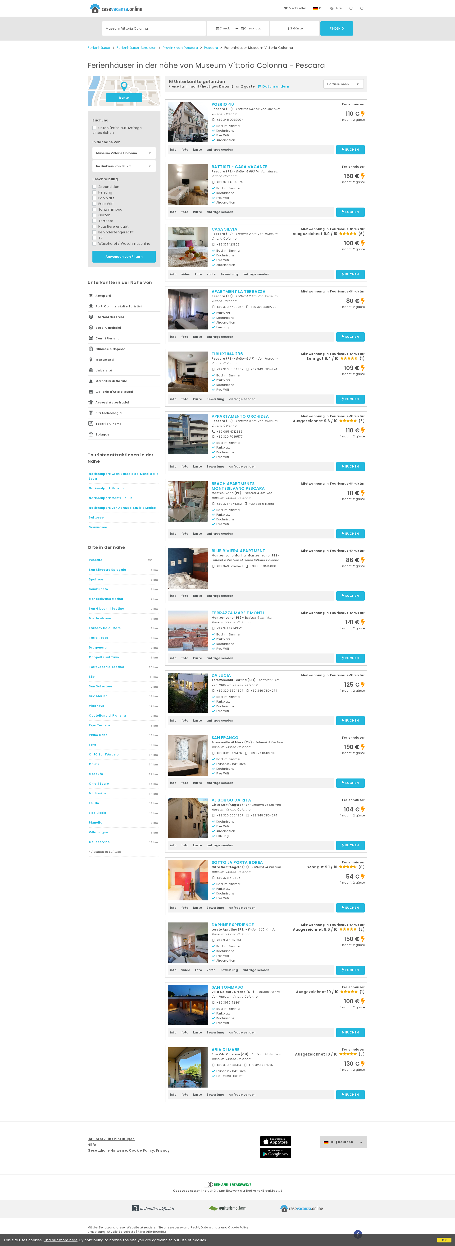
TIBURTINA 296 (227, 354)
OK (444, 1240)
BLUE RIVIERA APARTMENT (238, 551)
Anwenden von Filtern (124, 256)
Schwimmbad (110, 209)
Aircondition (108, 186)
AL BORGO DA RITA (231, 800)
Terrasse (105, 220)
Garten (104, 215)
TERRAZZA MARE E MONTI (238, 613)
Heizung (104, 192)
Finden (335, 28)
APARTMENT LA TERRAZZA (239, 291)
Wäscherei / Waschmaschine (123, 243)
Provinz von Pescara (180, 47)
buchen (352, 150)
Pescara (211, 47)
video (185, 274)
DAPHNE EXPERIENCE (233, 925)
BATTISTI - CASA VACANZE (240, 167)
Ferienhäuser (99, 47)
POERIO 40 (223, 104)
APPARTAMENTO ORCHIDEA (240, 416)
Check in (226, 28)
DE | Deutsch (342, 1142)
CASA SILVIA (224, 229)
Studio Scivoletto (121, 1232)
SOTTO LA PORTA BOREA (237, 862)
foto (184, 150)
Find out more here (60, 1240)
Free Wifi (105, 203)
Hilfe (338, 8)
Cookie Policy (238, 1227)
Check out (252, 28)
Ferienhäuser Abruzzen (137, 47)
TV (100, 238)
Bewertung (229, 274)
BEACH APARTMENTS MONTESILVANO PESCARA (238, 486)
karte (124, 97)
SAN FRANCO (225, 738)
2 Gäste (296, 28)
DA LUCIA (221, 675)
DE (321, 8)
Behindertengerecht (115, 232)
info (173, 150)
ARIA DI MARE (226, 1049)
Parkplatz (105, 198)
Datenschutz (210, 1227)
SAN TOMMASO (228, 987)
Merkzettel (297, 8)
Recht (195, 1227)
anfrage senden (220, 150)
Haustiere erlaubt (113, 226)
